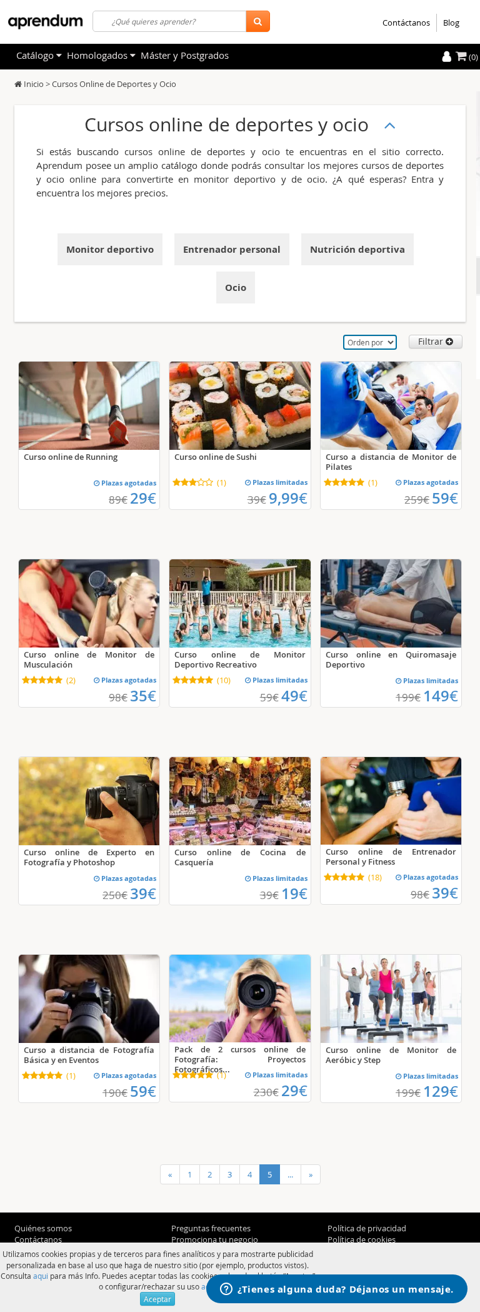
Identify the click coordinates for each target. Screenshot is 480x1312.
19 (294, 893)
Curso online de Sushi (215, 456)
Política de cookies (362, 1239)
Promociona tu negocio (214, 1239)
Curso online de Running (71, 456)
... (290, 1174)
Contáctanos (406, 22)
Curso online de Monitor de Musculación (89, 659)
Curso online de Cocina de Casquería (239, 857)
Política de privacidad (367, 1228)
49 (294, 696)
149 (440, 696)
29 (143, 498)
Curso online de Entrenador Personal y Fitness (391, 856)
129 (440, 1091)
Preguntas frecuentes (211, 1228)
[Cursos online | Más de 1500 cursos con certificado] (45, 22)
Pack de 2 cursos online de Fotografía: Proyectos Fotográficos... (239, 1059)
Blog (451, 22)
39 (143, 893)
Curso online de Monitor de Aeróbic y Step (391, 1054)
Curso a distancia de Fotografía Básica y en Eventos (89, 1054)
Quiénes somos (43, 1228)
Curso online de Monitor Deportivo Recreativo (239, 659)
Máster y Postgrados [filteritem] (185, 55)
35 (143, 696)
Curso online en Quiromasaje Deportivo (391, 659)
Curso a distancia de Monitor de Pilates (391, 461)
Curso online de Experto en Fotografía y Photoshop (89, 857)
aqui (40, 1276)
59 (445, 498)
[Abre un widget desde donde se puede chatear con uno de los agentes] (337, 1290)
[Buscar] (258, 21)
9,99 (288, 498)
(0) (472, 57)
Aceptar (157, 1299)
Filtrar (432, 341)
